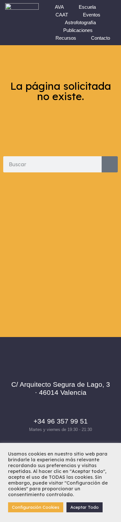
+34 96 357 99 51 (61, 421)
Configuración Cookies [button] (35, 507)
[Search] (110, 164)
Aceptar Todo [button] (84, 507)
